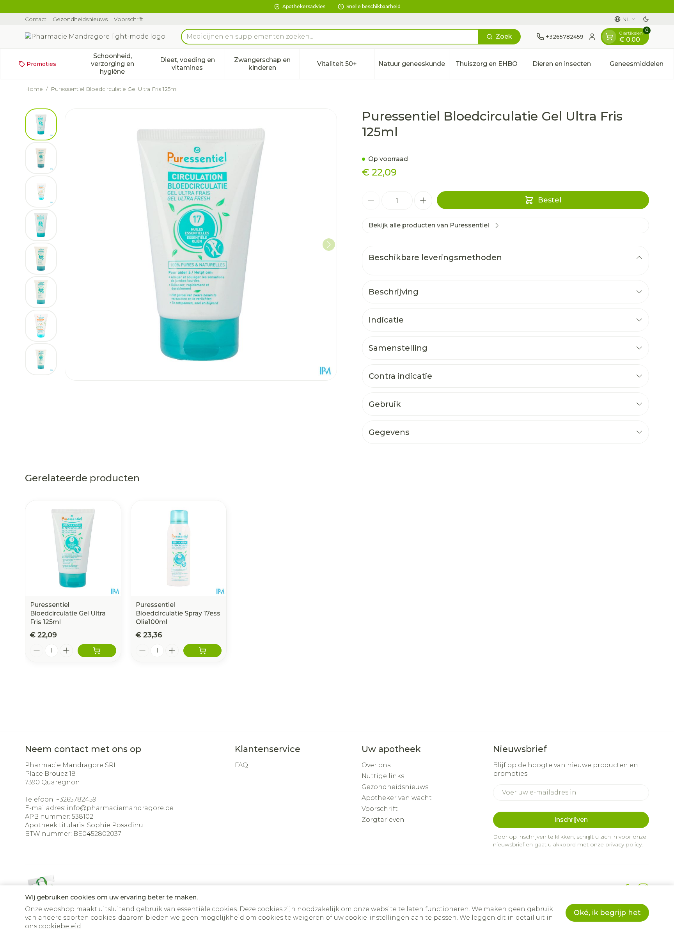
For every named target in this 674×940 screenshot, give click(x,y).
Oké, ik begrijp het (607, 912)
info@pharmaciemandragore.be (120, 808)
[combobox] (330, 36)
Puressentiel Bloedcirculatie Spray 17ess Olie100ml (178, 613)
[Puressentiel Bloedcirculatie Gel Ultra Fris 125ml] (73, 548)
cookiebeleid (60, 926)
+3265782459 (76, 799)
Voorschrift (128, 19)
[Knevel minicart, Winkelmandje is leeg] (609, 37)
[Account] (592, 37)
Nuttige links (383, 776)
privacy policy (623, 844)
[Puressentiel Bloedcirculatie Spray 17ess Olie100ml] (179, 548)
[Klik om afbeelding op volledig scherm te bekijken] (201, 244)
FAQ (241, 765)
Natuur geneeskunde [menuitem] (413, 65)
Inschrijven (571, 819)
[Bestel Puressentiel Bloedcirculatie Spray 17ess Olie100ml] (202, 650)
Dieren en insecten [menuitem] (565, 65)
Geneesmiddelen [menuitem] (642, 65)
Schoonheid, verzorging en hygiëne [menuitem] (120, 63)
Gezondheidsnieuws (80, 19)
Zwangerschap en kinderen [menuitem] (267, 63)
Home (34, 88)
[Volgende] (329, 244)
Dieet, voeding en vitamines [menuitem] (192, 63)
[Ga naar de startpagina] (95, 36)
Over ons (376, 765)
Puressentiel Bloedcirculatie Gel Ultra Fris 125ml (68, 613)
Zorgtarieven (383, 819)
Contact (35, 19)
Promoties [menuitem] (41, 63)
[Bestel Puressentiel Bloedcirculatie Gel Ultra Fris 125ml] (97, 650)
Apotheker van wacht (397, 798)
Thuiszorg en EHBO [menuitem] (490, 65)
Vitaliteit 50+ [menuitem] (345, 65)
